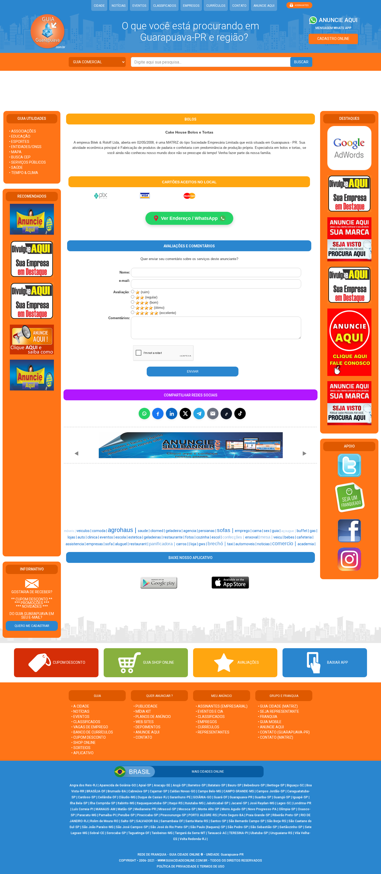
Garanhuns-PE (180, 797)
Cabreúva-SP (137, 791)
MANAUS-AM (105, 809)
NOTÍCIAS (118, 6)
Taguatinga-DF (138, 833)
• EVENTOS (80, 717)
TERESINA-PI (238, 833)
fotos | (190, 537)
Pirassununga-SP (173, 815)
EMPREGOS (191, 6)
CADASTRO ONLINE (333, 39)
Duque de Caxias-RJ (152, 797)
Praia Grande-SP (258, 815)
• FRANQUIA (268, 717)
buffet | (303, 531)
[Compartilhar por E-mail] (212, 413)
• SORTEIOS (80, 748)
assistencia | (76, 544)
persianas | (208, 531)
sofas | (226, 530)
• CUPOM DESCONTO (88, 737)
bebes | (290, 537)
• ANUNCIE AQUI (146, 732)
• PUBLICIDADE (145, 706)
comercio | (285, 543)
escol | (216, 537)
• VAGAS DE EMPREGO (89, 727)
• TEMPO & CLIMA (23, 173)
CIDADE (99, 6)
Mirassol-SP (167, 809)
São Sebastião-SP (263, 827)
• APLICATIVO (82, 753)
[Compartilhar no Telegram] (199, 413)
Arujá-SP (179, 785)
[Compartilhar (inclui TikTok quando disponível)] (240, 413)
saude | (144, 531)
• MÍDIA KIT (142, 711)
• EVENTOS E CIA (209, 711)
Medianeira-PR (145, 809)
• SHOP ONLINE (83, 742)
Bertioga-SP (276, 785)
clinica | (93, 537)
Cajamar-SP (158, 791)
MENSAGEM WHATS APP (333, 28)
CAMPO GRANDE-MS (238, 791)
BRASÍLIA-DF (96, 791)
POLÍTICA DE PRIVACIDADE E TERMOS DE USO (190, 866)
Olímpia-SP (287, 809)
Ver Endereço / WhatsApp (189, 218)
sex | (268, 531)
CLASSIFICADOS (164, 6)
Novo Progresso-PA (262, 809)
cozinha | (203, 537)
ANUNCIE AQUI (263, 6)
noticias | (264, 544)
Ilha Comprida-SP (102, 803)
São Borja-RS (276, 821)
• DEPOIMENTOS (146, 727)
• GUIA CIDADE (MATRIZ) (278, 706)
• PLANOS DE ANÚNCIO (152, 717)
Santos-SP (218, 821)
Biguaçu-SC (295, 785)
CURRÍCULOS (215, 6)
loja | (194, 544)
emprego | (243, 531)
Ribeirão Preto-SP (285, 815)
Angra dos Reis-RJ (83, 785)
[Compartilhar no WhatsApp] (144, 413)
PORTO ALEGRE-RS (202, 815)
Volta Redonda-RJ (193, 839)
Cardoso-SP (87, 797)
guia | (276, 531)
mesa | (266, 537)
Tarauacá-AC (217, 833)
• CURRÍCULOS (207, 727)
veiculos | (84, 531)
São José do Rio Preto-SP (169, 827)
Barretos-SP (197, 785)
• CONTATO (142, 737)
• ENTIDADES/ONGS (25, 147)
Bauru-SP (235, 785)
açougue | (289, 531)
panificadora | (162, 543)
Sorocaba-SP (116, 833)
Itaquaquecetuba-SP (152, 803)
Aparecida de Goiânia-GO (117, 785)
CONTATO (239, 6)
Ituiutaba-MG (194, 803)
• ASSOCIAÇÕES (22, 131)
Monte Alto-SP (208, 809)
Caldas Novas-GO (182, 791)
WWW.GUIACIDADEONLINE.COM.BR (182, 860)
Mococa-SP (187, 809)
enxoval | (252, 537)
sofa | (110, 544)
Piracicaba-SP (147, 815)
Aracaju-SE (162, 785)
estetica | (136, 537)
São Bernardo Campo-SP (247, 821)
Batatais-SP (216, 785)
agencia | (191, 531)
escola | (121, 537)
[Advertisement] (190, 87)
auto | (82, 537)
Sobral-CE (97, 833)
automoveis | (246, 544)
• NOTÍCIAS (80, 711)
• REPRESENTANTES (212, 732)
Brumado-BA (117, 791)
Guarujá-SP (282, 797)
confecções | (233, 537)
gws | (203, 544)
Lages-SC (284, 803)
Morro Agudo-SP (234, 809)
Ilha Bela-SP (79, 803)
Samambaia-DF (171, 821)
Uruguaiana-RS (281, 833)
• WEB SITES (143, 722)
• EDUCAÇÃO (19, 136)
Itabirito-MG (126, 803)
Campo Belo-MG (209, 791)
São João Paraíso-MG (98, 827)
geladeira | (174, 531)
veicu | (278, 537)
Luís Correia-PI (82, 809)
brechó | (217, 543)
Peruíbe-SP (126, 815)
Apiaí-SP (144, 785)
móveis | (70, 531)
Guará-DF (220, 797)
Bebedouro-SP (254, 785)
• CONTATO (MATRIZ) (275, 737)
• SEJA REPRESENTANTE (279, 711)
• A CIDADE (80, 706)
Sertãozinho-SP (290, 827)
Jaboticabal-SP (217, 803)
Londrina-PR (302, 803)
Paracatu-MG (86, 815)
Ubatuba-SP (259, 833)
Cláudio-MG (127, 797)
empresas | (95, 544)
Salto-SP (127, 821)
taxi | (231, 544)
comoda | (100, 531)
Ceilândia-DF (107, 797)
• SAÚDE (16, 167)
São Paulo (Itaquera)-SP (207, 827)
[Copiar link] (226, 413)
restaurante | (174, 537)
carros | (182, 544)
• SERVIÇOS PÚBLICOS (27, 162)
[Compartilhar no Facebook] (158, 413)
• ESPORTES (19, 141)
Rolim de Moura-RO (104, 821)
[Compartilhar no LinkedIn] (171, 413)
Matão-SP (125, 809)
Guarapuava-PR (241, 797)
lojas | (72, 537)
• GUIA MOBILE (269, 722)
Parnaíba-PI (107, 815)
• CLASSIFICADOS (85, 722)
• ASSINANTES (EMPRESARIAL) (222, 706)
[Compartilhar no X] (185, 413)
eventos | (107, 537)
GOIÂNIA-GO (202, 797)
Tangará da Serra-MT (190, 833)
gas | (313, 531)
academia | (306, 544)
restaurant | (139, 544)
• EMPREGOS (206, 722)
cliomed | (158, 531)
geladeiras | (153, 537)
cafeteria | (305, 537)
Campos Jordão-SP (270, 791)
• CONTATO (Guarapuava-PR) (284, 732)
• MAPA (15, 152)
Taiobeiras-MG (162, 833)
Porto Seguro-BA (231, 815)
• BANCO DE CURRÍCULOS (92, 732)
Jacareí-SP (239, 803)
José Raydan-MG (262, 803)
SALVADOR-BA (147, 821)
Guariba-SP (263, 797)
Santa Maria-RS (196, 821)
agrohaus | (123, 530)
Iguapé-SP (300, 797)
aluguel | (122, 544)
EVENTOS (139, 6)
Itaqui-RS (176, 803)
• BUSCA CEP (20, 157)
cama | (258, 531)
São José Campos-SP (132, 827)
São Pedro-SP (238, 827)
